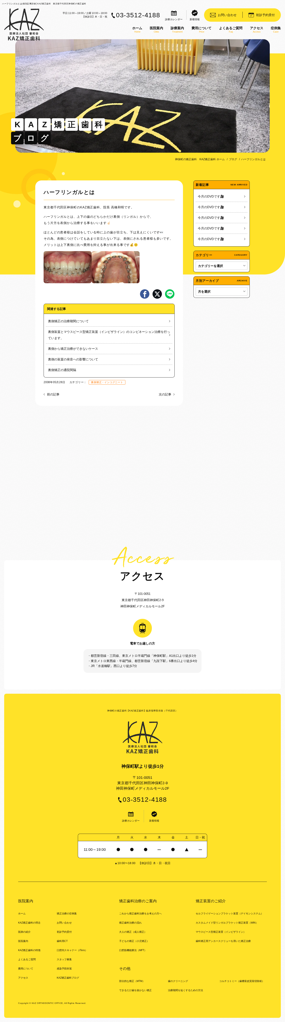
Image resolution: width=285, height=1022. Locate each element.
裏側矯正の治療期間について (68, 321)
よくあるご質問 (27, 959)
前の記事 (53, 394)
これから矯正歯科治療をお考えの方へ (140, 913)
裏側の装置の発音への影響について (73, 359)
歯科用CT (62, 941)
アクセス (23, 977)
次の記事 (165, 394)
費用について (25, 968)
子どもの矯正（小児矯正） (134, 941)
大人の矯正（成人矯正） (133, 931)
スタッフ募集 (64, 959)
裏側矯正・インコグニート (107, 382)
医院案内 (23, 941)
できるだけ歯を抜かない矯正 (135, 990)
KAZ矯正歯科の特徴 (29, 950)
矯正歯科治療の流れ (130, 922)
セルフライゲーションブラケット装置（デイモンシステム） (229, 913)
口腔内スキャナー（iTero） (72, 950)
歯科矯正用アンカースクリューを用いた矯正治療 (223, 941)
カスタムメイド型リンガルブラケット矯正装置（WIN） (227, 922)
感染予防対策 (64, 968)
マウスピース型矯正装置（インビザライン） (221, 931)
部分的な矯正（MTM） (132, 981)
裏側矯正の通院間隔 (62, 370)
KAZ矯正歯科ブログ (68, 977)
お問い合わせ (64, 922)
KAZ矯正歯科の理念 (29, 922)
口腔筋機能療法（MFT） (133, 950)
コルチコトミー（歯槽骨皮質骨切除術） (241, 981)
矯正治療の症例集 (67, 913)
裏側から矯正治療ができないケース (73, 348)
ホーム (22, 913)
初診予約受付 (64, 931)
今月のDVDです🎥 (211, 196)
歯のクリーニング (178, 981)
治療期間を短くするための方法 (185, 990)
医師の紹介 (24, 931)
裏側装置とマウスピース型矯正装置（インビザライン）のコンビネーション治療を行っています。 (109, 335)
